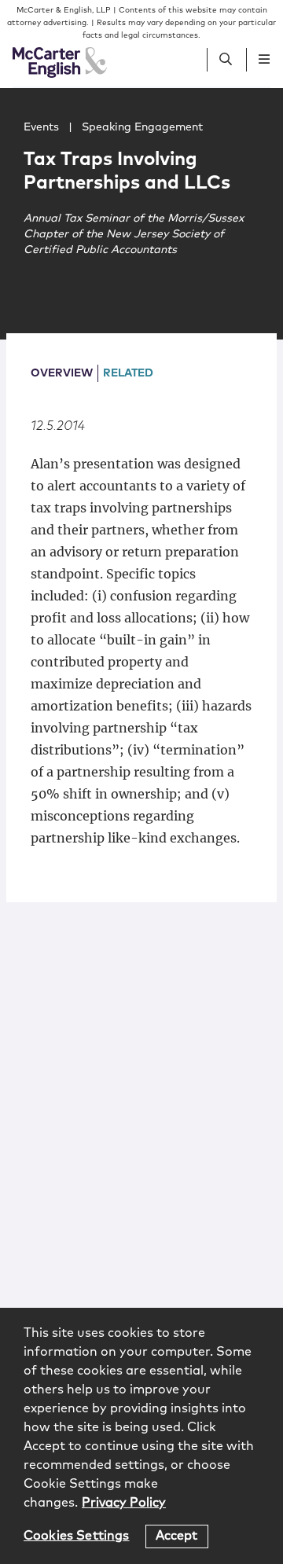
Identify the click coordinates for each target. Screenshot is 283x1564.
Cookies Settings (77, 1535)
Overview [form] (62, 373)
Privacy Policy (124, 1502)
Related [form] (128, 373)
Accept (177, 1535)
